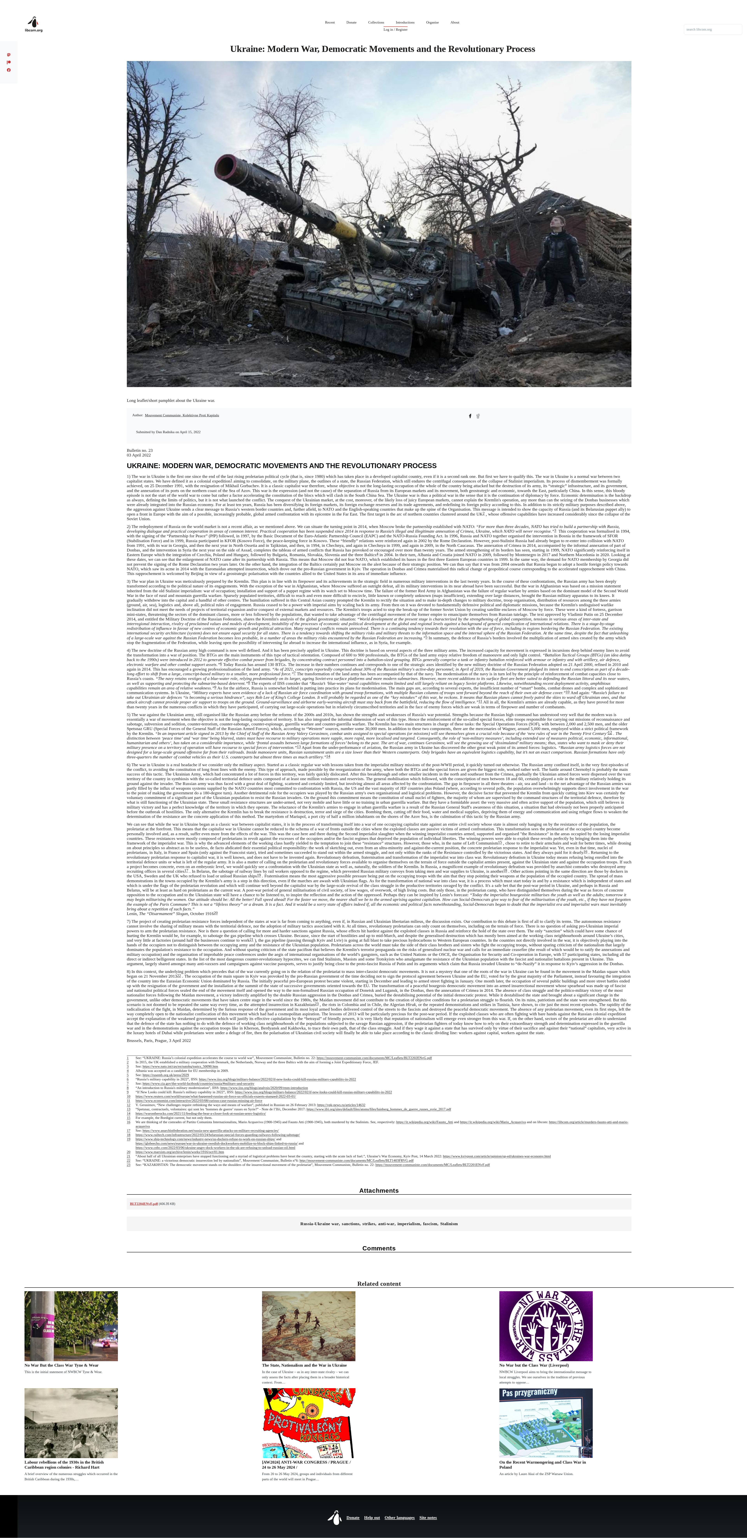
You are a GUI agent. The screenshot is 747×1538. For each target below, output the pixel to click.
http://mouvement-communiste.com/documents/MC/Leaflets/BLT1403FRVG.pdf (357, 1160)
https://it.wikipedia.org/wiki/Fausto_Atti (424, 1122)
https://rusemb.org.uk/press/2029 (166, 1075)
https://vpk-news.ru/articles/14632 (341, 1105)
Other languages (400, 1517)
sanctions (350, 1223)
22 (179, 975)
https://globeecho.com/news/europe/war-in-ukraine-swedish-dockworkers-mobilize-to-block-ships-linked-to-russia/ (217, 1143)
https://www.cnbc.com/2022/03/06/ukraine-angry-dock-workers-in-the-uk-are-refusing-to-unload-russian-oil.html (215, 1148)
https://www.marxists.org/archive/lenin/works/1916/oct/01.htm (180, 1152)
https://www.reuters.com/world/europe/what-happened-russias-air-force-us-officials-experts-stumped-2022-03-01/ (216, 1096)
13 (299, 746)
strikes (368, 1223)
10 (568, 692)
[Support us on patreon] (9, 62)
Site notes (428, 1517)
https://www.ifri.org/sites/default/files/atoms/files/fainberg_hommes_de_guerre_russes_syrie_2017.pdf (379, 1109)
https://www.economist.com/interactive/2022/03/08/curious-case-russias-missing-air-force (199, 1101)
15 (500, 842)
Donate (352, 1517)
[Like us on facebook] (9, 70)
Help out (372, 1517)
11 (480, 701)
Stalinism (449, 1223)
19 (259, 875)
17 (186, 870)
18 (505, 870)
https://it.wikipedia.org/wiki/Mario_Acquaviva (493, 1122)
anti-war (386, 1223)
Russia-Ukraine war (319, 1223)
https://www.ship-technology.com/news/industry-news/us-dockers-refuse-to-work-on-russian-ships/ (205, 1139)
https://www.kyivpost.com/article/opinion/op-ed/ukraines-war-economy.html (497, 1156)
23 (317, 1003)
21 (251, 939)
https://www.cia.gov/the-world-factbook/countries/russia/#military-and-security (198, 1083)
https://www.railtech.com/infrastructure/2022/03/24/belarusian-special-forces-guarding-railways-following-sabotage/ (218, 1135)
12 (610, 732)
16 (585, 851)
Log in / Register (396, 29)
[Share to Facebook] (470, 416)
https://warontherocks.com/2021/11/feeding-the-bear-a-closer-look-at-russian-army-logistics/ (201, 1113)
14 (328, 756)
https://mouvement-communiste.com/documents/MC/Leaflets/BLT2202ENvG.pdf (374, 1058)
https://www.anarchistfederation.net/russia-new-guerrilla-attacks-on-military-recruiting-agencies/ (211, 1130)
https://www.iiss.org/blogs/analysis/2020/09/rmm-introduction (264, 1088)
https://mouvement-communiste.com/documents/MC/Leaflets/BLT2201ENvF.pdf (432, 1165)
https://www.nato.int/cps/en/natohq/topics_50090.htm (180, 1066)
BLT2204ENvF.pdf (144, 1204)
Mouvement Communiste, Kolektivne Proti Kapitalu (182, 415)
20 (216, 913)
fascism (430, 1223)
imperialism (408, 1223)
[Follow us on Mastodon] (9, 54)
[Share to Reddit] (478, 416)
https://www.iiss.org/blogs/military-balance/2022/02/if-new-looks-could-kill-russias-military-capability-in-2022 (277, 1079)
